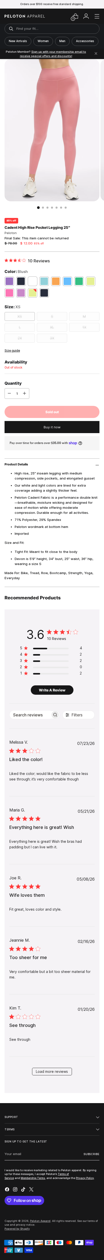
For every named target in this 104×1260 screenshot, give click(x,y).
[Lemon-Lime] (90, 281)
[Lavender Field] (21, 293)
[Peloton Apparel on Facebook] (8, 1190)
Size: (12, 306)
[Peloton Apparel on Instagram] (16, 1190)
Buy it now (52, 427)
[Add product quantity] (24, 393)
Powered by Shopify (17, 1228)
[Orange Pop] (56, 281)
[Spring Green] (79, 281)
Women (43, 41)
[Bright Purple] (9, 281)
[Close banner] (96, 53)
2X (20, 338)
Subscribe (91, 1154)
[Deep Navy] (21, 281)
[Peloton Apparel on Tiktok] (24, 1190)
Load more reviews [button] (52, 1071)
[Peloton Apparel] (25, 16)
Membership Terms (33, 1178)
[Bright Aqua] (44, 281)
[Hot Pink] (9, 293)
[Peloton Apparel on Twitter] (32, 1190)
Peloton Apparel (40, 1220)
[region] (51, 649)
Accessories (85, 41)
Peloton (11, 233)
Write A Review (52, 690)
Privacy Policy (85, 1178)
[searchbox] (30, 715)
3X (52, 338)
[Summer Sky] (67, 281)
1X (84, 327)
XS (19, 316)
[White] (32, 281)
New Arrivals (18, 41)
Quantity (13, 383)
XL (52, 327)
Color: (16, 271)
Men (62, 41)
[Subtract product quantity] (9, 393)
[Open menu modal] (97, 16)
